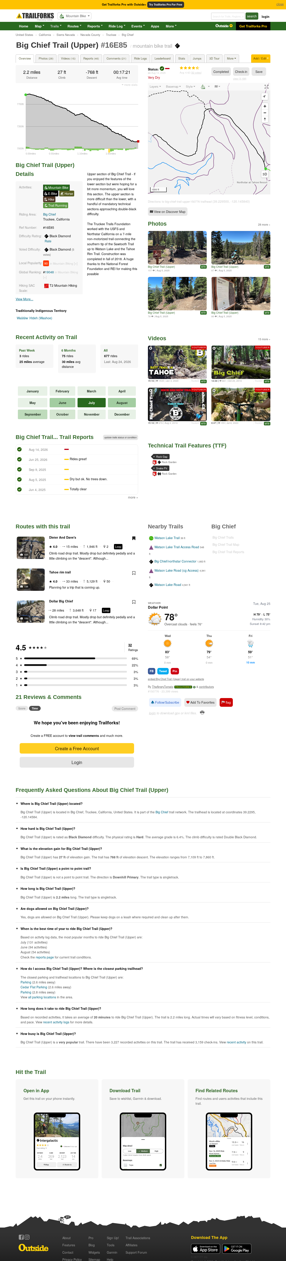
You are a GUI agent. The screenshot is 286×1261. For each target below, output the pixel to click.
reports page (45, 957)
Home (23, 26)
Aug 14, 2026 (158, 72)
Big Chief (49, 214)
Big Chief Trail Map (225, 544)
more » (133, 497)
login (265, 16)
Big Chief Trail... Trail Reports (55, 437)
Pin (174, 671)
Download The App (209, 1237)
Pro (90, 1238)
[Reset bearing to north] (265, 119)
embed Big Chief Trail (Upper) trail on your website (176, 679)
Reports (93, 26)
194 (26, 586)
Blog (91, 1245)
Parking (26, 982)
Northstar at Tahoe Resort (252, 182)
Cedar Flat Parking (34, 987)
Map (38, 26)
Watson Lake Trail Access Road (176, 547)
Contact (67, 1252)
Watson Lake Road (167, 585)
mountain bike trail (152, 45)
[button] (57, 1128)
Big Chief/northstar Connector (175, 561)
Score (21, 708)
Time (35, 708)
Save (259, 71)
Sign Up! (113, 1238)
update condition (120, 437)
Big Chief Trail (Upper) (161, 266)
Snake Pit (161, 468)
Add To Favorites (201, 702)
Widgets (94, 1252)
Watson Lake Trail (167, 538)
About (66, 1238)
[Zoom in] (265, 106)
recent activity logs (56, 1022)
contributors (206, 687)
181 (26, 618)
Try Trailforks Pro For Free (165, 4)
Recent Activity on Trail (46, 337)
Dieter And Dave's (62, 537)
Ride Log (116, 26)
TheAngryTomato (162, 687)
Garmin (112, 1252)
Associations (138, 1238)
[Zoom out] (265, 112)
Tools (110, 1245)
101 (26, 554)
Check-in (241, 71)
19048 (49, 272)
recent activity (236, 1042)
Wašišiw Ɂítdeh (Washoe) (34, 318)
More (170, 26)
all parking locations (42, 997)
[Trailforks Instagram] (27, 1237)
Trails (54, 26)
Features (68, 1245)
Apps (155, 26)
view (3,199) (239, 78)
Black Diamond (58, 238)
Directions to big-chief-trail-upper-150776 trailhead (180, 201)
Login (77, 762)
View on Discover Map (169, 211)
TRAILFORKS (183, 687)
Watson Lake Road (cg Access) (176, 570)
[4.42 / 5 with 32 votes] (189, 68)
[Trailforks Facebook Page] (21, 1237)
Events (136, 26)
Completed (221, 71)
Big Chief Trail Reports (228, 552)
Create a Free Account (77, 748)
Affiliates (131, 1245)
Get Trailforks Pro (253, 26)
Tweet (163, 671)
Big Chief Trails (223, 537)
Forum (136, 1252)
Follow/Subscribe (166, 702)
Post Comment (124, 708)
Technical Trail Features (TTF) (187, 445)
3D (265, 174)
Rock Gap (161, 456)
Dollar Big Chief (61, 601)
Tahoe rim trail (60, 572)
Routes (73, 26)
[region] (209, 138)
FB (152, 671)
